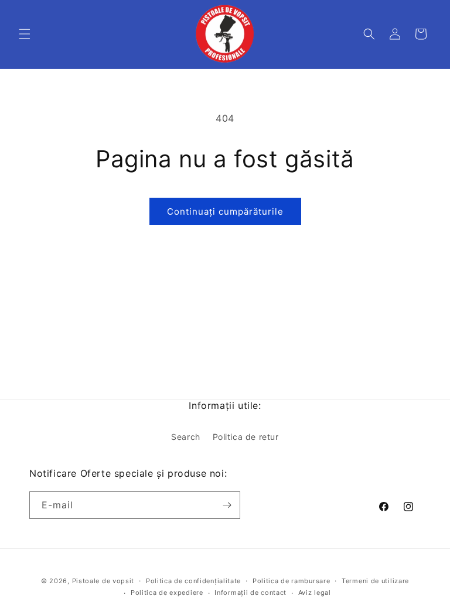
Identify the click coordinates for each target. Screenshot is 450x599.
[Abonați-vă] (227, 505)
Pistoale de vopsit (103, 581)
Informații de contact (250, 592)
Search (185, 437)
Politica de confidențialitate (193, 581)
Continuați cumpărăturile (225, 211)
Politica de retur (246, 437)
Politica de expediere (167, 592)
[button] (25, 34)
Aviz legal (314, 592)
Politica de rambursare (291, 581)
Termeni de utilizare (375, 581)
